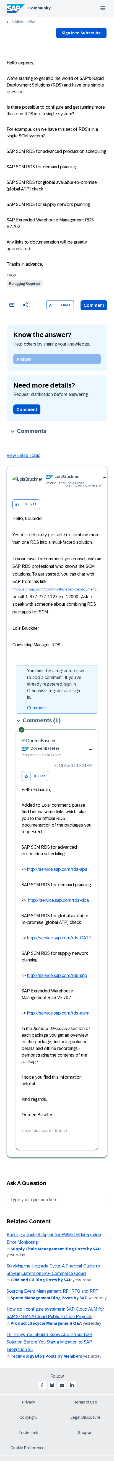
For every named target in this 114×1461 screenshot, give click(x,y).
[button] (50, 305)
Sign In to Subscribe (81, 33)
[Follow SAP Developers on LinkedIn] (72, 1385)
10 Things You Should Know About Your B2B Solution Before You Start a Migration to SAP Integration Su (49, 1342)
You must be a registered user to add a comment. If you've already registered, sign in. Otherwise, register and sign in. (56, 684)
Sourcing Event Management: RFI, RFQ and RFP (52, 1291)
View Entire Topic (23, 455)
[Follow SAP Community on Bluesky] (52, 1385)
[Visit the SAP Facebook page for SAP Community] (42, 1385)
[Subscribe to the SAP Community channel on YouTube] (62, 1385)
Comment (94, 305)
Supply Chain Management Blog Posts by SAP (56, 1249)
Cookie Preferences (28, 1448)
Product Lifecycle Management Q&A (46, 1323)
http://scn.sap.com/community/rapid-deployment (54, 589)
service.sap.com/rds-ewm (64, 1013)
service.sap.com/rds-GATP (65, 937)
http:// (33, 869)
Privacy (28, 1402)
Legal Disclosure (85, 1417)
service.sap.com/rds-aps (63, 869)
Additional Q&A (23, 22)
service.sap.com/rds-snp (63, 975)
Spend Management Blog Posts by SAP (49, 1298)
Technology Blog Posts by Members (46, 1356)
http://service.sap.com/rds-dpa (58, 900)
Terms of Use (85, 1402)
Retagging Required (24, 284)
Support (85, 1432)
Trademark (28, 1432)
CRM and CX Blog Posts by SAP (41, 1280)
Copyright (28, 1417)
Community (39, 8)
